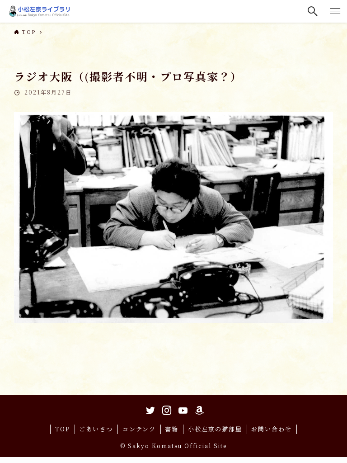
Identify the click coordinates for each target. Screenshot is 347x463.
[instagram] (165, 409)
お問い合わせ (271, 429)
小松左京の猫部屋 (215, 429)
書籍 (171, 429)
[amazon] (198, 409)
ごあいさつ (96, 429)
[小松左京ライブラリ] (41, 11)
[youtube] (182, 409)
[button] (313, 11)
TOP (62, 429)
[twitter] (149, 409)
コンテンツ (139, 429)
